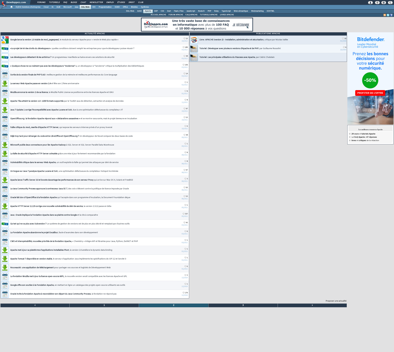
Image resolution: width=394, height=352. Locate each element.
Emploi (110, 2)
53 (187, 118)
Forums (41, 2)
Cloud (46, 7)
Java (76, 7)
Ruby (216, 11)
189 (186, 47)
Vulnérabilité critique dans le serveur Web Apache (64, 162)
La (364, 137)
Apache (148, 11)
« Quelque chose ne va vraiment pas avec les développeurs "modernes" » (77, 66)
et (363, 134)
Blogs (73, 2)
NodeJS (201, 11)
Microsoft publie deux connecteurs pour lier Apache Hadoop (62, 145)
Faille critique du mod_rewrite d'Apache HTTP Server (61, 127)
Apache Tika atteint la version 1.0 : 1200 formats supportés (67, 101)
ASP (156, 11)
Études (121, 2)
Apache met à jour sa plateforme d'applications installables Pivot (61, 250)
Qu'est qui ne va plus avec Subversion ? (70, 224)
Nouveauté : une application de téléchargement (60, 267)
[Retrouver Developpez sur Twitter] (388, 15)
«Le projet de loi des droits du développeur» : (72, 48)
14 (187, 74)
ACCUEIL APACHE (158, 15)
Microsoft (67, 7)
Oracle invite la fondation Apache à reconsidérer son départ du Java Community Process (63, 294)
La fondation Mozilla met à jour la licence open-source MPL (68, 276)
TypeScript (226, 11)
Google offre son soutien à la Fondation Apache (67, 285)
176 (186, 293)
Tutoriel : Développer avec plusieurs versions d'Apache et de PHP (240, 48)
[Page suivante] (312, 305)
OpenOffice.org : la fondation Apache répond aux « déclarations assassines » (73, 118)
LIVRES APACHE (227, 15)
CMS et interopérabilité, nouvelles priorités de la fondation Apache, (74, 241)
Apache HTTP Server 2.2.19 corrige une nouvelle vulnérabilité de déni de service (60, 206)
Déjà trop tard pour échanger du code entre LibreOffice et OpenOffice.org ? (71, 136)
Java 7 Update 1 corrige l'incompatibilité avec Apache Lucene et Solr (66, 110)
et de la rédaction (365, 140)
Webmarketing (257, 11)
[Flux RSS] (385, 15)
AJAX (139, 11)
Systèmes (145, 7)
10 (345, 39)
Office (125, 7)
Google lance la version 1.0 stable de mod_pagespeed (64, 40)
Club (140, 2)
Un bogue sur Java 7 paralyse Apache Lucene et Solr (64, 171)
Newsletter (96, 2)
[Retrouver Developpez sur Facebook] (391, 15)
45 (187, 223)
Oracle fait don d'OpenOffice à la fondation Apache (70, 197)
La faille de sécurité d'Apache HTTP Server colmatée (62, 154)
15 (187, 39)
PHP (209, 11)
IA (52, 7)
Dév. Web (85, 7)
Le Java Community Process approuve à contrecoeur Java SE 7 (69, 189)
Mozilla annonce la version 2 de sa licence (62, 92)
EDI (94, 7)
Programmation (105, 7)
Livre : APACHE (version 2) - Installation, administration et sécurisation (243, 40)
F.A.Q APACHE (191, 15)
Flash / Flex (178, 11)
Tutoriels (54, 2)
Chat (83, 2)
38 (187, 56)
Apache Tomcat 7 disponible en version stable (68, 259)
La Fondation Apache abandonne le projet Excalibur (54, 232)
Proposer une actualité (336, 301)
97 (187, 109)
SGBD (117, 7)
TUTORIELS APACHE (208, 15)
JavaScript (191, 11)
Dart (169, 11)
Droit (131, 2)
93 (187, 188)
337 (186, 214)
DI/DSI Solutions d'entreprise (28, 7)
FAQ (65, 2)
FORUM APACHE (176, 15)
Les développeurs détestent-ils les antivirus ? (62, 57)
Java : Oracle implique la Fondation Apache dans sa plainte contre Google (54, 215)
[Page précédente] (35, 305)
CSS (162, 11)
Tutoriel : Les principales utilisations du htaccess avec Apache (237, 57)
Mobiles (134, 7)
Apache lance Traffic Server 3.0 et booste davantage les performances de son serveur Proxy (71, 180)
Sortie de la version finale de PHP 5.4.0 (63, 75)
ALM (58, 7)
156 (186, 65)
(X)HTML (270, 11)
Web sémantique (241, 11)
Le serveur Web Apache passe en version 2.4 (44, 83)
